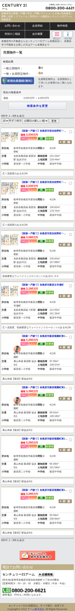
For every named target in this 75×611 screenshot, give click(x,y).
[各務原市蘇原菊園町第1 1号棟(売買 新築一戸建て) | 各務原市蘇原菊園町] (10, 496)
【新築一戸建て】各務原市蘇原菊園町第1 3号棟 (47, 387)
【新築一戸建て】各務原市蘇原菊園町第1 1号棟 (47, 490)
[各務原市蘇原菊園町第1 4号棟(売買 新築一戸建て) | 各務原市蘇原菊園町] (10, 342)
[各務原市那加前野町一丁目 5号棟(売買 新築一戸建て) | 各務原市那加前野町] (10, 137)
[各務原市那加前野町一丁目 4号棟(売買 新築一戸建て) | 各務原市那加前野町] (10, 188)
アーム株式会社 (35, 609)
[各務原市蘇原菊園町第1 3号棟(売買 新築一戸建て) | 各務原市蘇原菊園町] (10, 394)
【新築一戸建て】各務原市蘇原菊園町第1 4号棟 (47, 336)
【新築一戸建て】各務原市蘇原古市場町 (42, 284)
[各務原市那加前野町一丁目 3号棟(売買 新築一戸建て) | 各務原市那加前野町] (10, 240)
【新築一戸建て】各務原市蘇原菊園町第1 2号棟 (47, 438)
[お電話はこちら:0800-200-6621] (60, 6)
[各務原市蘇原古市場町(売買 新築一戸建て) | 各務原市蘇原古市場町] (10, 291)
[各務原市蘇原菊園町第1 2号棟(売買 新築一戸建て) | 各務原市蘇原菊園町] (10, 445)
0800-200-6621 (29, 590)
